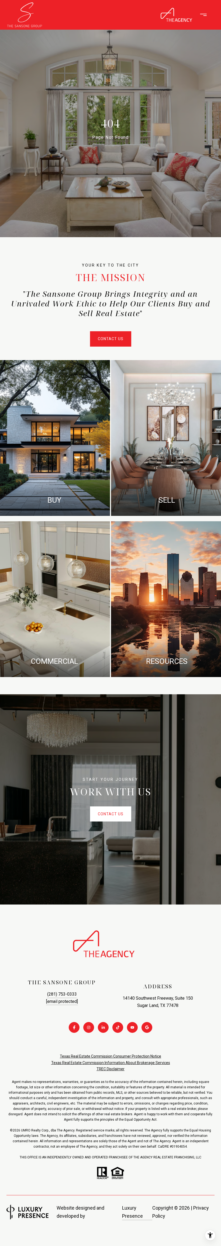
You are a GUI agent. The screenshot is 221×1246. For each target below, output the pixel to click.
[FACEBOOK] (74, 1027)
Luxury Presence (132, 1212)
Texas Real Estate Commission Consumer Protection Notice (110, 1056)
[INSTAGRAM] (88, 1027)
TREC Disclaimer (110, 1069)
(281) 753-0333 (62, 994)
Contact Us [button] (110, 339)
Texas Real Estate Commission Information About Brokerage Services (110, 1063)
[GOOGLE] (146, 1027)
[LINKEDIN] (103, 1027)
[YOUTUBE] (132, 1027)
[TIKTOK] (117, 1027)
